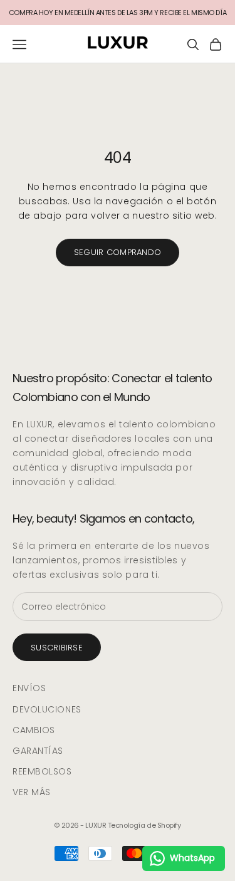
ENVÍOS (29, 688)
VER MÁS (32, 792)
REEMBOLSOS (42, 771)
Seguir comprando (117, 252)
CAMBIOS (34, 730)
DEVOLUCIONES (47, 709)
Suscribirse (57, 648)
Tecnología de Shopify (144, 825)
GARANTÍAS (38, 750)
